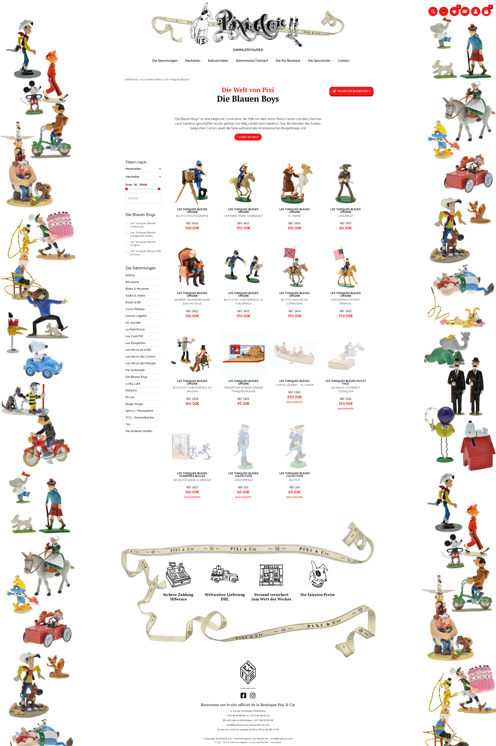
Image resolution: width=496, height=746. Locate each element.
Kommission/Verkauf (252, 61)
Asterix (130, 275)
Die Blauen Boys (136, 377)
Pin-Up (130, 397)
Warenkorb (194, 220)
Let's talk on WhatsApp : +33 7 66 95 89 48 (249, 720)
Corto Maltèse (135, 309)
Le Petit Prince (135, 329)
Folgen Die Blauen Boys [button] (353, 91)
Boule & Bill (133, 302)
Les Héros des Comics (140, 356)
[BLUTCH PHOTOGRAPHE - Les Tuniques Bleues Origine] (192, 182)
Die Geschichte (319, 61)
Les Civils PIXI (134, 336)
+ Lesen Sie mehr (248, 137)
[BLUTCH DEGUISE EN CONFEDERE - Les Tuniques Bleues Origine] (294, 266)
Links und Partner (259, 742)
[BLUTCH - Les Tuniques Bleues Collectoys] (294, 446)
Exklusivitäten (218, 61)
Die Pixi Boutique (288, 61)
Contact (344, 61)
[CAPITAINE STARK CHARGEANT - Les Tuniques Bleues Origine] (243, 182)
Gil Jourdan (133, 322)
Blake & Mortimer (137, 289)
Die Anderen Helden (139, 431)
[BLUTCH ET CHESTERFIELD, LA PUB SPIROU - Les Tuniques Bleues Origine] (243, 266)
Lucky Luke (133, 383)
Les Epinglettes (136, 343)
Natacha (131, 390)
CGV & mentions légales (235, 742)
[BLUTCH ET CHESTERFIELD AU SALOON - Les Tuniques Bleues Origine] (192, 354)
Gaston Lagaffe (136, 316)
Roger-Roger (134, 404)
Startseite (131, 79)
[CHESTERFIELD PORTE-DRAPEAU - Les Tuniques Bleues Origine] (345, 266)
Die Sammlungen (164, 61)
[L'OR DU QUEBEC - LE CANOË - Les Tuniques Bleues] (294, 354)
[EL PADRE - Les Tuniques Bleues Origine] (294, 182)
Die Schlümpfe (135, 370)
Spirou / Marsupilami (139, 410)
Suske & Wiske (135, 295)
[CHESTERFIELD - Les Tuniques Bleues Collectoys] (243, 446)
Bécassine (132, 282)
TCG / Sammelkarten (140, 417)
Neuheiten (192, 61)
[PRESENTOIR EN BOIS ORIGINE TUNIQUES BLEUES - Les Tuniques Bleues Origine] (243, 354)
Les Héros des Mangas (141, 363)
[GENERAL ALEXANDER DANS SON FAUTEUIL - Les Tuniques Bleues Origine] (192, 266)
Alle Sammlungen (151, 79)
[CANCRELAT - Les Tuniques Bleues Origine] (345, 182)
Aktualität (276, 742)
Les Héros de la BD (138, 350)
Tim (128, 424)
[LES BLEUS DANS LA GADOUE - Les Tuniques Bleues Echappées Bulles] (192, 446)
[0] (454, 11)
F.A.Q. (218, 742)
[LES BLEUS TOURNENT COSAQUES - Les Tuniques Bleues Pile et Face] (345, 354)
